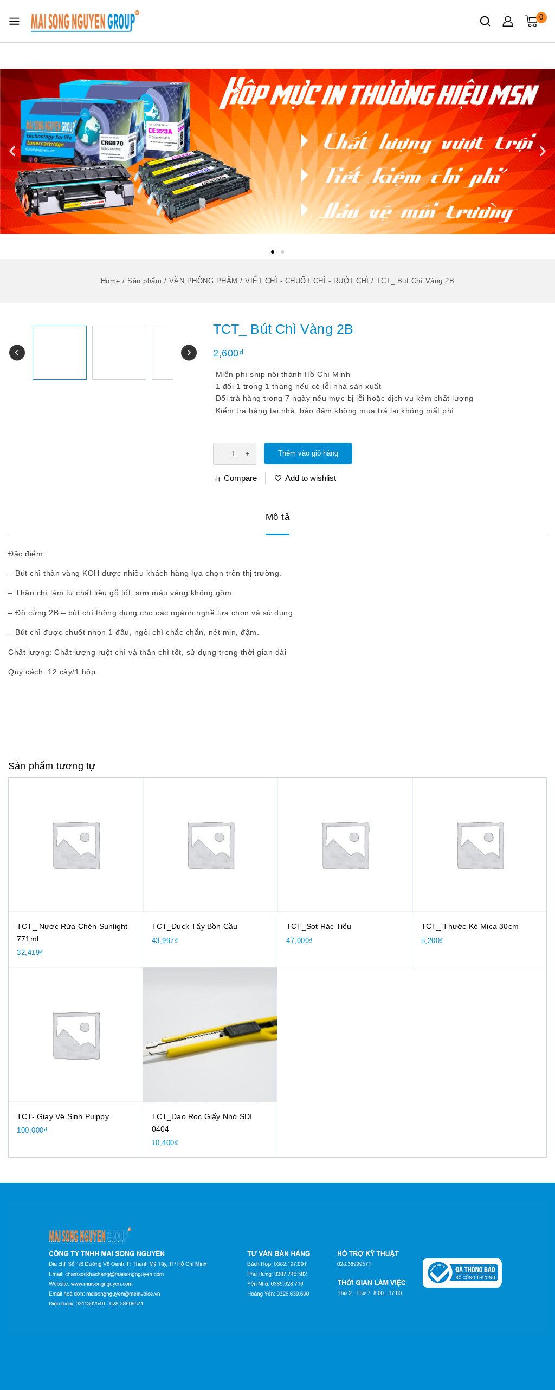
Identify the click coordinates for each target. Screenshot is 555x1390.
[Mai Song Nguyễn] (85, 21)
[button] (272, 252)
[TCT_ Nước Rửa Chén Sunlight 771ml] (75, 844)
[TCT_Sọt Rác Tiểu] (345, 844)
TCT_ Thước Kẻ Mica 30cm (470, 926)
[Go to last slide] (17, 353)
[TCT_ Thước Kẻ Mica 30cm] (479, 844)
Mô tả (278, 517)
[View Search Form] (485, 21)
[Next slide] (189, 353)
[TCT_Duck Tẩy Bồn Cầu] (210, 844)
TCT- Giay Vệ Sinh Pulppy (63, 1116)
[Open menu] (14, 21)
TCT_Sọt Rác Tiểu (318, 926)
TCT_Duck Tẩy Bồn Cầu (195, 926)
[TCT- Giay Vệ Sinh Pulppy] (75, 1034)
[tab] (278, 518)
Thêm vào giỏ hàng (308, 453)
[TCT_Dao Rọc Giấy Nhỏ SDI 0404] (210, 1034)
